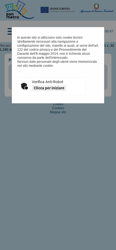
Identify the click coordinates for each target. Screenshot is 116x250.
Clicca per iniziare (49, 88)
